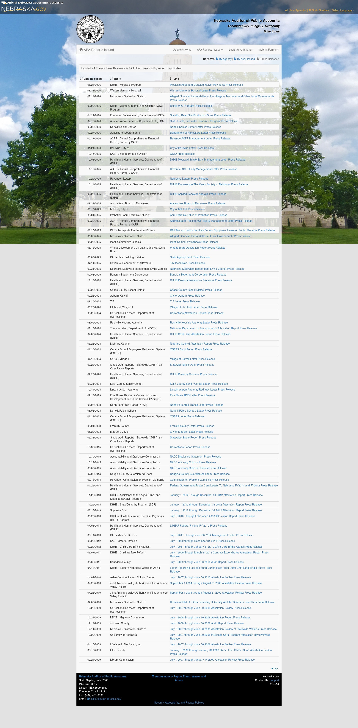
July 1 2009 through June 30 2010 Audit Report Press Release (207, 562)
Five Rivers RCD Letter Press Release (192, 395)
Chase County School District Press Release (196, 290)
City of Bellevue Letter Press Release (192, 148)
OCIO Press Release (182, 153)
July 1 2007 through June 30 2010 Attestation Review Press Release (210, 577)
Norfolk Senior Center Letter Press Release (195, 127)
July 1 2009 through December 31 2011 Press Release (202, 541)
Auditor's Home (182, 49)
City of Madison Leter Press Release (191, 431)
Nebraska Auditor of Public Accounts (102, 676)
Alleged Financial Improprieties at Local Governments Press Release (210, 236)
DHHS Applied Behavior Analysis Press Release (198, 194)
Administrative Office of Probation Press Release (198, 215)
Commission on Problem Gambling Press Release (199, 479)
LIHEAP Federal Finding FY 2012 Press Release (198, 525)
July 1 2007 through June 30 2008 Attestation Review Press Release (210, 608)
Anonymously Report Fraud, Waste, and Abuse (180, 678)
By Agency (225, 59)
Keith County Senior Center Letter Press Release (199, 383)
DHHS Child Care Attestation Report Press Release (200, 334)
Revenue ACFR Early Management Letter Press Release (203, 169)
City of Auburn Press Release (187, 295)
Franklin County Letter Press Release (192, 426)
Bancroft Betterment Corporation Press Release (198, 274)
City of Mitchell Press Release (187, 209)
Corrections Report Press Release (190, 447)
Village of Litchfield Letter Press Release (194, 307)
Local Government (240, 49)
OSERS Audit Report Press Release (191, 349)
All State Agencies (295, 10)
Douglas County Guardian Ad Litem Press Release (200, 474)
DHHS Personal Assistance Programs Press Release (201, 280)
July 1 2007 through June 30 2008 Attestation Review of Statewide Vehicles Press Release (223, 629)
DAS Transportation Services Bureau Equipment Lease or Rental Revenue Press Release (222, 230)
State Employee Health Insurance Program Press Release (204, 121)
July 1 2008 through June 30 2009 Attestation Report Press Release (210, 617)
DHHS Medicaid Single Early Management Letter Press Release (207, 159)
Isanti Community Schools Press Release (194, 242)
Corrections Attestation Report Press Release (197, 313)
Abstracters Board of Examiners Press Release (197, 203)
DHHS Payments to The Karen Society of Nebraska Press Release (209, 184)
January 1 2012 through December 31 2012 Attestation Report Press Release (216, 504)
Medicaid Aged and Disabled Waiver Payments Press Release (206, 84)
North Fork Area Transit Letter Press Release (196, 405)
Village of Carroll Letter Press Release (192, 359)
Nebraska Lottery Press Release (189, 178)
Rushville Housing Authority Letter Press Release (199, 322)
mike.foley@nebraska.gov (105, 699)
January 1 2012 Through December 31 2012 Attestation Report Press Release (216, 495)
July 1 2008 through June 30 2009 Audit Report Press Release (207, 623)
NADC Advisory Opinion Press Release (193, 462)
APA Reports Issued (98, 49)
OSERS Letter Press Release (187, 416)
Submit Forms (268, 49)
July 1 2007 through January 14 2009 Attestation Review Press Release (212, 659)
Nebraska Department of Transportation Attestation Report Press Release (213, 328)
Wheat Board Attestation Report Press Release (197, 247)
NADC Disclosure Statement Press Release (195, 456)
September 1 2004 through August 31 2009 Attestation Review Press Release (216, 583)
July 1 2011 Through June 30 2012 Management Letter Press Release (211, 535)
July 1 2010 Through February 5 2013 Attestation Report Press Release (212, 516)
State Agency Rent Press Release (190, 257)
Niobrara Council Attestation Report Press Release (200, 343)
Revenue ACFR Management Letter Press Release (200, 138)
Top (276, 668)
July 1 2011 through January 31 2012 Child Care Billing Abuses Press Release (216, 546)
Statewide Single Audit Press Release (192, 364)
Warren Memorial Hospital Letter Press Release (198, 90)
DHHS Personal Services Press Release (193, 374)
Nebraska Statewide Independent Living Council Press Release (207, 268)
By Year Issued (245, 59)
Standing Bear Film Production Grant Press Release (200, 115)
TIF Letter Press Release (185, 301)
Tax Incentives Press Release (187, 263)
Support (274, 680)
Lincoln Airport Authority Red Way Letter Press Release (202, 389)
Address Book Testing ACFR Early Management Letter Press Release (211, 221)
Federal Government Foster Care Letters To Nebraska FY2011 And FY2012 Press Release (224, 485)
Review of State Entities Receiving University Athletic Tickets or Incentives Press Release (222, 602)
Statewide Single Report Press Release (193, 437)
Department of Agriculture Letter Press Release (198, 132)
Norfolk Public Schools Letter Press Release (196, 410)
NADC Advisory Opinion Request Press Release (198, 468)
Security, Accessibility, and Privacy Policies (179, 702)
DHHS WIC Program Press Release (191, 106)
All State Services (319, 10)
